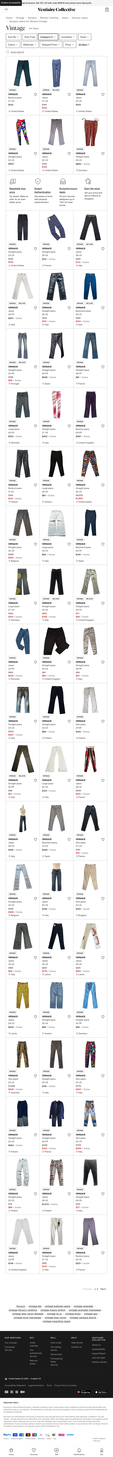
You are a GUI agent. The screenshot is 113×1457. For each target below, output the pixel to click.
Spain (49, 1439)
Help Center (77, 1342)
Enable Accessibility (11, 2)
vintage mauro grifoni (52, 1310)
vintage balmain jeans (57, 1306)
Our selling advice (56, 1348)
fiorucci (20, 1306)
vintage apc (91, 1314)
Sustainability (98, 1349)
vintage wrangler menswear (85, 1310)
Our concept (11, 1342)
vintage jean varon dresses (28, 1314)
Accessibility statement (15, 1385)
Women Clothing (49, 17)
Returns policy (34, 1362)
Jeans (65, 17)
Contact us (76, 1347)
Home (9, 17)
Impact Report (99, 1353)
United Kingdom (17, 1439)
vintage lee (35, 1306)
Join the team (98, 1357)
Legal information (36, 1385)
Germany (41, 1439)
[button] (107, 9)
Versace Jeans (80, 17)
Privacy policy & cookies (65, 1385)
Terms (49, 1385)
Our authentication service (37, 1353)
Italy (54, 1439)
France (6, 1439)
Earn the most (92, 188)
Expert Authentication (42, 190)
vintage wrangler (83, 1306)
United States (30, 1439)
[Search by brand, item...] (6, 9)
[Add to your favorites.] (35, 94)
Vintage (20, 17)
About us (96, 1345)
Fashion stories (99, 1362)
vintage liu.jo (54, 1314)
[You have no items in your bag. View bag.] (107, 9)
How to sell (56, 1342)
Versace (32, 17)
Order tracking (34, 1344)
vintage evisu (73, 1314)
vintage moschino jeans (56, 1321)
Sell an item (56, 1354)
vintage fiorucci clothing (23, 1310)
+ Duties (86, 163)
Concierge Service (10, 1348)
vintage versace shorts (83, 1317)
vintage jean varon (55, 1317)
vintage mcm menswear (27, 1317)
